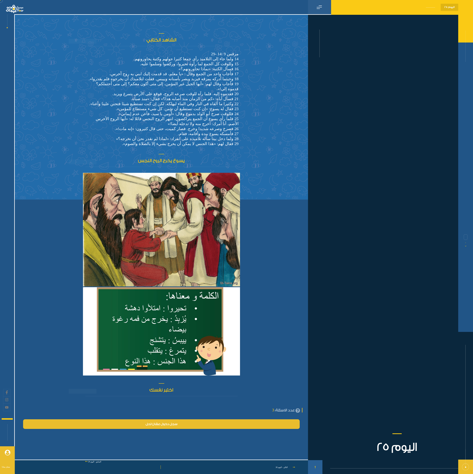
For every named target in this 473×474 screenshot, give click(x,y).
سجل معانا (6, 467)
